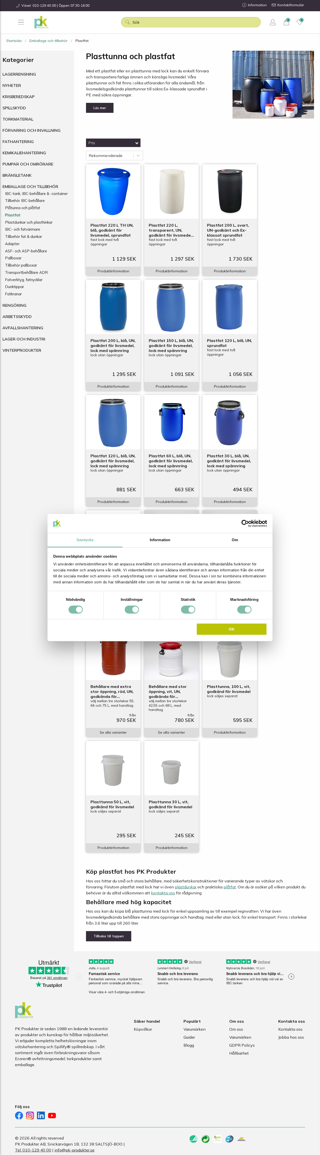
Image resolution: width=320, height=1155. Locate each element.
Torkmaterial (17, 119)
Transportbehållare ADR (26, 272)
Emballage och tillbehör (49, 40)
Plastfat (12, 215)
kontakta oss (163, 892)
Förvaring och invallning (31, 130)
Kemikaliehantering (24, 152)
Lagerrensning (19, 74)
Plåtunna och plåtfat (22, 207)
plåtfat (230, 886)
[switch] (132, 610)
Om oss (236, 1029)
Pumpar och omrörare (27, 164)
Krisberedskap (18, 96)
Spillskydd (14, 107)
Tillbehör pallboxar (21, 265)
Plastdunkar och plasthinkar (28, 222)
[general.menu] (21, 22)
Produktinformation (113, 271)
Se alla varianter (113, 732)
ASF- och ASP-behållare (26, 251)
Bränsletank (17, 175)
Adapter (12, 243)
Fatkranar (13, 294)
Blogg (189, 1045)
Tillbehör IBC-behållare (25, 200)
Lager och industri (23, 338)
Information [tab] (160, 540)
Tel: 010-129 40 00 (33, 1150)
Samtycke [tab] (85, 540)
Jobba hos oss (291, 1037)
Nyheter (11, 85)
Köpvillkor (143, 1029)
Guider (189, 1037)
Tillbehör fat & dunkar (23, 236)
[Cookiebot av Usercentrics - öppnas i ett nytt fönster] (245, 523)
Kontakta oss (290, 1029)
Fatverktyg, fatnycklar (23, 279)
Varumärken (195, 1029)
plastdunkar (185, 886)
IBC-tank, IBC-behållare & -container (36, 193)
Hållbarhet (239, 1053)
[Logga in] (273, 22)
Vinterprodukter (21, 350)
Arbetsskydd (17, 316)
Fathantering (18, 141)
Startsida (14, 40)
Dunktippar (14, 286)
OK (231, 629)
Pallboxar (13, 258)
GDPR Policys (242, 1045)
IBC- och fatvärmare (22, 229)
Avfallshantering (22, 327)
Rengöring (14, 305)
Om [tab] (235, 540)
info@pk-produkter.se (74, 1150)
